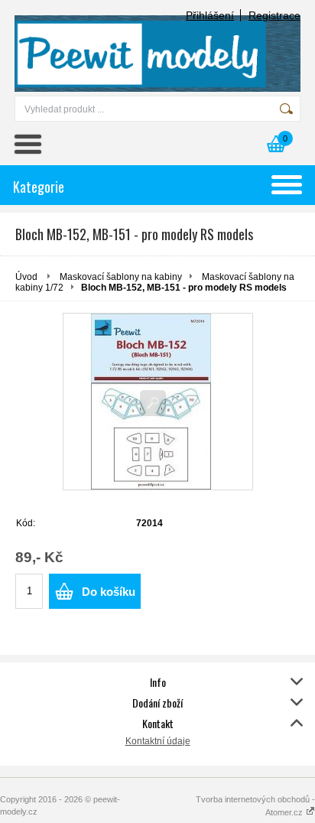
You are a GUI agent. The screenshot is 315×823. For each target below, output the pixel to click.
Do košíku (108, 591)
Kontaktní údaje (157, 741)
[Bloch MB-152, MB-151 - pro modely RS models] (158, 401)
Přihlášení (210, 15)
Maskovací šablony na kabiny (121, 277)
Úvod (26, 277)
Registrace (274, 15)
